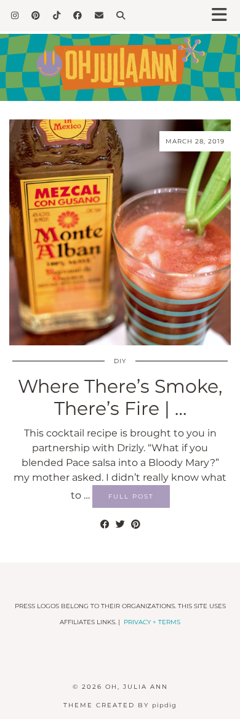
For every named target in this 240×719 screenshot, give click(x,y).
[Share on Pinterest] (135, 524)
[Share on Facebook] (105, 524)
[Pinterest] (36, 15)
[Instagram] (15, 15)
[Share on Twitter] (120, 524)
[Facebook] (77, 15)
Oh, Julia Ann (136, 687)
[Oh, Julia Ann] (120, 58)
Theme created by (120, 705)
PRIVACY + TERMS (152, 622)
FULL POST (131, 496)
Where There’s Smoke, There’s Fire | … (120, 397)
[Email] (99, 15)
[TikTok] (57, 15)
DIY (120, 361)
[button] (223, 16)
